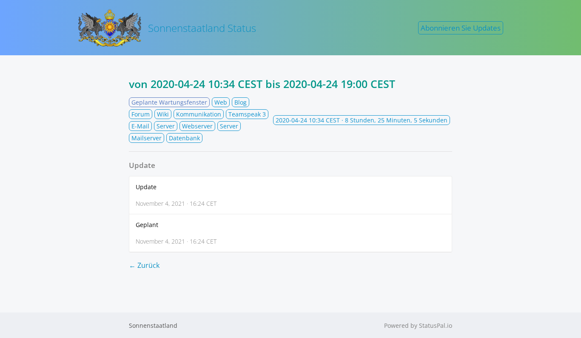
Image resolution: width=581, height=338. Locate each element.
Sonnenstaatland (153, 325)
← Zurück (144, 265)
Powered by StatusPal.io (418, 325)
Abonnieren (461, 28)
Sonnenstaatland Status (202, 28)
